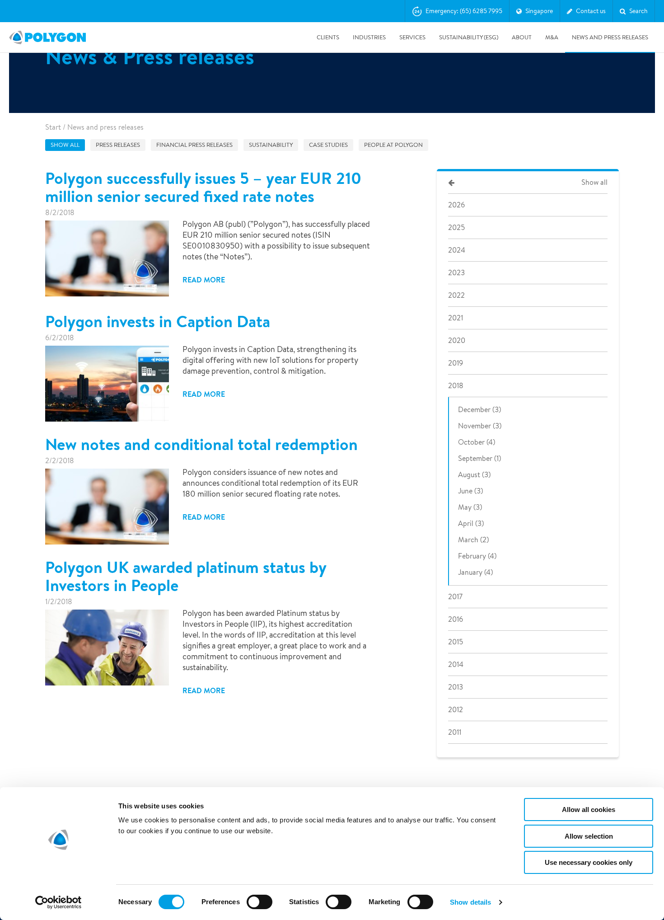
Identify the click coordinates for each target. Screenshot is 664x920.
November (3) (479, 426)
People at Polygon (393, 145)
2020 (456, 340)
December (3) (479, 409)
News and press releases (610, 37)
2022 (456, 295)
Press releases (118, 145)
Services (412, 37)
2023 (456, 272)
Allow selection (589, 836)
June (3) (470, 491)
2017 (455, 596)
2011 (454, 732)
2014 (455, 664)
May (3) (470, 507)
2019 (455, 363)
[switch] (259, 908)
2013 (455, 687)
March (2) (473, 539)
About (522, 37)
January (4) (475, 572)
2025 (456, 227)
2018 (455, 385)
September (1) (479, 458)
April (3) (471, 523)
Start (53, 127)
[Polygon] (47, 37)
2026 (456, 205)
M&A (551, 37)
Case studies (328, 145)
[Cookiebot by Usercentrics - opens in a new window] (58, 902)
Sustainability (271, 145)
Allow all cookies (588, 809)
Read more (203, 280)
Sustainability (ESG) (468, 37)
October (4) (476, 442)
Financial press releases (194, 145)
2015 (455, 642)
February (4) (477, 556)
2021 (455, 318)
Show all (65, 145)
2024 (456, 250)
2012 (455, 709)
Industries (369, 37)
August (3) (474, 474)
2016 (455, 619)
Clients (328, 37)
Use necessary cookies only (588, 862)
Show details (470, 902)
